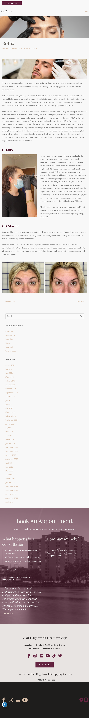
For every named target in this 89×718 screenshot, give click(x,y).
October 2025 (10, 388)
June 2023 (9, 467)
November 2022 (11, 490)
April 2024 (9, 435)
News (7, 343)
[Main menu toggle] (86, 11)
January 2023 (10, 482)
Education (9, 339)
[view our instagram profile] (35, 656)
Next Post (82, 301)
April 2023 (9, 475)
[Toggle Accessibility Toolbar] (4, 704)
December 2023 (11, 447)
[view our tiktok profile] (54, 656)
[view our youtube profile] (48, 656)
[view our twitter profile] (60, 656)
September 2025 (11, 392)
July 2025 (8, 400)
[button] (12, 3)
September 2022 (11, 498)
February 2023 (10, 478)
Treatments (15, 48)
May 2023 (9, 471)
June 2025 (9, 404)
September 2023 (11, 459)
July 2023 (8, 463)
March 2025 (10, 412)
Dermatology (10, 335)
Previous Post (8, 301)
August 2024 (10, 424)
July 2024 (8, 428)
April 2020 (9, 502)
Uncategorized (10, 351)
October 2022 (10, 494)
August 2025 (10, 396)
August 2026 (10, 365)
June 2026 (9, 373)
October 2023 (10, 455)
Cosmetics (6, 48)
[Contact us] (81, 700)
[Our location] (86, 700)
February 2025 (10, 416)
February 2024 (10, 439)
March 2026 (10, 377)
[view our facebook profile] (29, 656)
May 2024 (9, 431)
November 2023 (11, 451)
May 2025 (9, 408)
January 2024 (10, 443)
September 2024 (11, 420)
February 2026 (10, 381)
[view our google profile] (41, 656)
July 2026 (8, 369)
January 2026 (10, 385)
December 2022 (11, 486)
